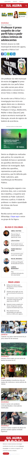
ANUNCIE (15, 1)
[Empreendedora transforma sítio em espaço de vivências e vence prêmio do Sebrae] (14, 370)
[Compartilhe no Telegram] (11, 54)
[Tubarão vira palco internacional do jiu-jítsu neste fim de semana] (14, 327)
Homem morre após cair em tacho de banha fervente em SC (15, 293)
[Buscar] (26, 5)
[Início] (14, 6)
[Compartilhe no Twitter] (5, 54)
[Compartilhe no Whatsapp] (8, 54)
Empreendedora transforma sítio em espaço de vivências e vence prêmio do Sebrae (13, 382)
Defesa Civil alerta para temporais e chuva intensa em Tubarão (14, 286)
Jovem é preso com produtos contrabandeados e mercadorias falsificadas (11, 406)
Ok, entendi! (6, 453)
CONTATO (21, 1)
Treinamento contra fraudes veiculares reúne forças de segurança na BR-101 (15, 299)
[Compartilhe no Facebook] (2, 54)
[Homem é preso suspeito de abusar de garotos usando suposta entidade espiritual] (14, 418)
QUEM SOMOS (8, 1)
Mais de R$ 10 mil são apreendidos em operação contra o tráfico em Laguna (15, 312)
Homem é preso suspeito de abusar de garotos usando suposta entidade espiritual (15, 306)
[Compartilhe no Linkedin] (14, 54)
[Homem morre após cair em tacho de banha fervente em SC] (14, 349)
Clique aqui (14, 217)
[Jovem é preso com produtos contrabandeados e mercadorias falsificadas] (14, 394)
